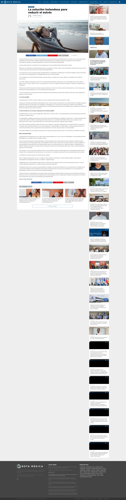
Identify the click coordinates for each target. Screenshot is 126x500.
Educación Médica (64, 1)
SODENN (85, 471)
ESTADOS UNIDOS (87, 473)
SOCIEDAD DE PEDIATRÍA (91, 475)
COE (89, 471)
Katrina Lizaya (37, 15)
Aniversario (82, 470)
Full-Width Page (85, 498)
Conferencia (82, 468)
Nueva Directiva (94, 471)
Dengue (97, 470)
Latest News (99, 498)
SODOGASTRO (83, 475)
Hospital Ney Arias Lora (97, 468)
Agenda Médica (54, 1)
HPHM (98, 475)
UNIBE (102, 475)
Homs (81, 471)
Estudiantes (74, 1)
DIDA (97, 473)
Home (91, 498)
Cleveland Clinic (102, 471)
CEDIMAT (93, 470)
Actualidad (45, 1)
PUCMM (101, 473)
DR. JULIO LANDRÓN (84, 476)
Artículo (105, 1)
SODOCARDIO (103, 470)
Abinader (88, 470)
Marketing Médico (83, 1)
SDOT (81, 473)
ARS (101, 1)
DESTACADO (29, 179)
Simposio (93, 473)
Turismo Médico (94, 1)
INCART (90, 476)
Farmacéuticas (113, 1)
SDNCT (104, 468)
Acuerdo (88, 468)
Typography (106, 498)
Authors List (78, 498)
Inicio (39, 1)
